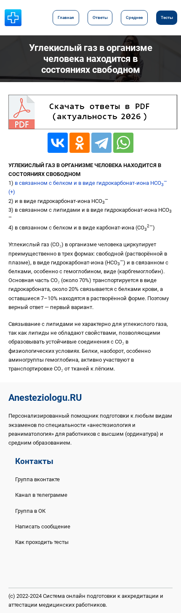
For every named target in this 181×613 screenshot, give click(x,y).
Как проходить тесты (42, 542)
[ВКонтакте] (58, 143)
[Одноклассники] (79, 143)
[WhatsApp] (123, 143)
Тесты (167, 17)
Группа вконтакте (37, 479)
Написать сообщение (42, 526)
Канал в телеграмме (41, 495)
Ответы (100, 17)
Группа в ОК (30, 511)
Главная (66, 17)
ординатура (142, 434)
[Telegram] (101, 143)
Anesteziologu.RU (45, 397)
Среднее (134, 17)
